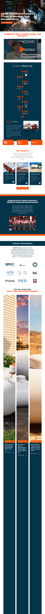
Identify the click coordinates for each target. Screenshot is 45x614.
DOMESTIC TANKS (9, 174)
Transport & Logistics (35, 442)
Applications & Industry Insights (22, 441)
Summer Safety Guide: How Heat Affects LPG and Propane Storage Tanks (35, 447)
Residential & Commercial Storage (9, 441)
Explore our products (7, 22)
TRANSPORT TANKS (35, 174)
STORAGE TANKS (22, 174)
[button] (22, 49)
